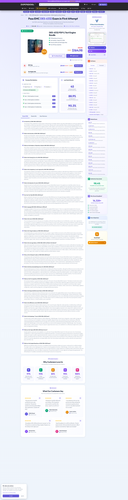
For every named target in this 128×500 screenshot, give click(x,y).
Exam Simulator (75, 8)
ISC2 (64, 11)
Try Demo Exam (58, 56)
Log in (94, 4)
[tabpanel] (53, 236)
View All (101, 11)
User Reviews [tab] (43, 116)
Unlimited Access (42, 8)
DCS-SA (67, 26)
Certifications (53, 8)
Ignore (22, 495)
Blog (84, 8)
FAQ (90, 8)
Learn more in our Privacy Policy (9, 492)
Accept (10, 495)
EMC (26, 15)
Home (25, 8)
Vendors (32, 8)
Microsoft (26, 11)
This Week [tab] (93, 65)
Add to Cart (75, 56)
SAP (73, 11)
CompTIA (38, 11)
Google (82, 11)
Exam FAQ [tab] (25, 116)
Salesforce (58, 11)
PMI (69, 11)
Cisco (32, 11)
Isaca (77, 11)
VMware (95, 11)
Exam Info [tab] (34, 116)
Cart (87, 4)
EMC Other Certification (74, 26)
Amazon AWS (45, 11)
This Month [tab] (101, 65)
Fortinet (88, 11)
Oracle (52, 11)
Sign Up (104, 4)
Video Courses (64, 8)
